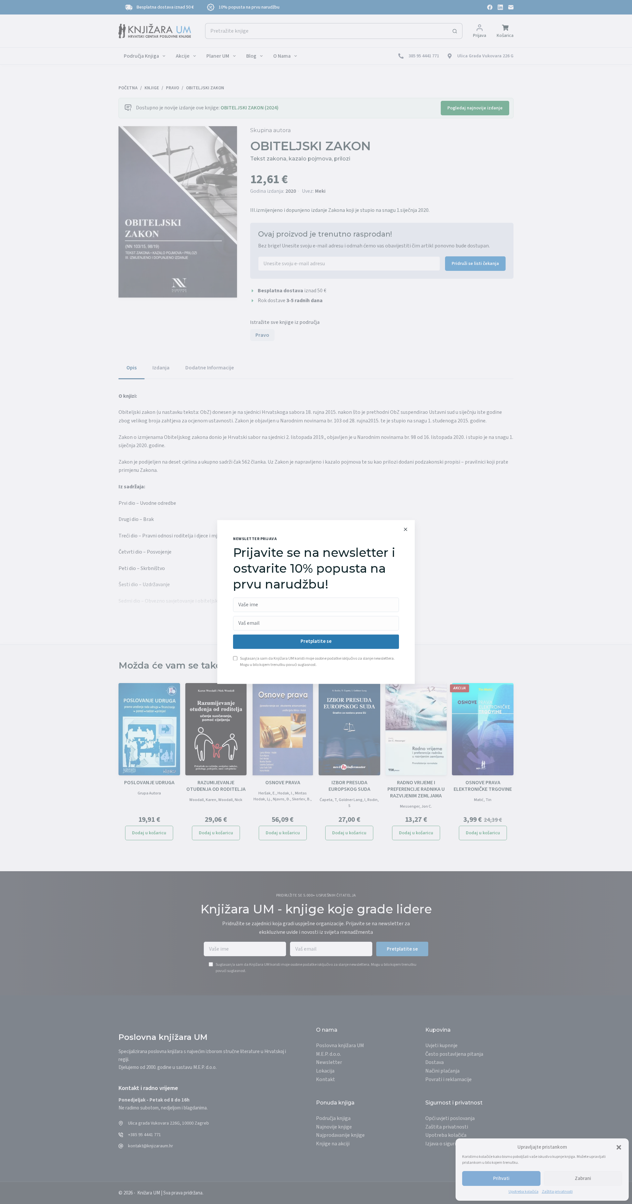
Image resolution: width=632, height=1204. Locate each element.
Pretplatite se (316, 641)
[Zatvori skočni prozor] (405, 529)
